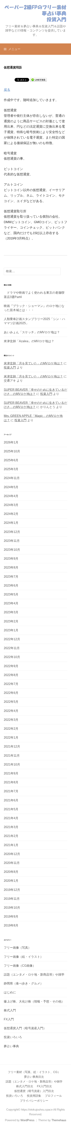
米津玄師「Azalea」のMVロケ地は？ (29, 341)
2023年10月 (12, 549)
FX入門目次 (44, 1086)
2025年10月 (12, 451)
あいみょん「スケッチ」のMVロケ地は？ (32, 332)
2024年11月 (12, 478)
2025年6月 (11, 460)
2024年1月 (11, 522)
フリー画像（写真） (17, 947)
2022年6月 (11, 692)
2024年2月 (11, 513)
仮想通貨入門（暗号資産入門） (25, 1028)
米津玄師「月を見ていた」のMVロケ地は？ (33, 363)
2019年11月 (12, 898)
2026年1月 (11, 442)
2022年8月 (11, 675)
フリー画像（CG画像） (20, 965)
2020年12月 (12, 854)
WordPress (27, 1120)
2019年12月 (12, 889)
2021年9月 (11, 773)
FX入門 (9, 1019)
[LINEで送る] (38, 79)
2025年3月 (11, 469)
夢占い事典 (11, 1046)
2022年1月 (11, 737)
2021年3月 (11, 827)
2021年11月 (12, 755)
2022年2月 (11, 728)
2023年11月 (12, 540)
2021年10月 (12, 764)
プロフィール (53, 1095)
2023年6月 (11, 585)
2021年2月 (11, 836)
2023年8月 (11, 567)
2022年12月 (12, 639)
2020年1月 (11, 880)
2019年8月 (11, 925)
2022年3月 (11, 719)
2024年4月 (11, 496)
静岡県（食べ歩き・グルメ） (23, 983)
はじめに (10, 992)
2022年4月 (11, 710)
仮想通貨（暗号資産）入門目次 (34, 1091)
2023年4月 (11, 603)
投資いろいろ (13, 1037)
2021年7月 (11, 791)
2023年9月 (11, 558)
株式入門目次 (24, 1086)
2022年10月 (12, 657)
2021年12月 (12, 746)
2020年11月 (12, 862)
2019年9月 (11, 916)
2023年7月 (11, 576)
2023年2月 (11, 621)
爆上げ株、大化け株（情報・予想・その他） (34, 1001)
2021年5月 (11, 809)
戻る (7, 90)
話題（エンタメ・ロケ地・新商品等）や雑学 (34, 974)
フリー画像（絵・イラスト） (23, 956)
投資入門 (10, 367)
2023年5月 (11, 594)
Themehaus (58, 1120)
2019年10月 (12, 907)
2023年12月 (12, 531)
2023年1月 (11, 630)
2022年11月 (12, 648)
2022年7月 (11, 684)
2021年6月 (11, 800)
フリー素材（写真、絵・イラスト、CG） (34, 1072)
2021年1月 (11, 845)
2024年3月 (11, 505)
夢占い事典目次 (34, 1076)
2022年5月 (11, 701)
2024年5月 (11, 487)
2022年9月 (11, 666)
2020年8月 (11, 871)
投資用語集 (34, 1095)
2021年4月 (11, 818)
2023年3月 (11, 612)
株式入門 (10, 1010)
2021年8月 (11, 782)
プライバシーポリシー (34, 1100)
